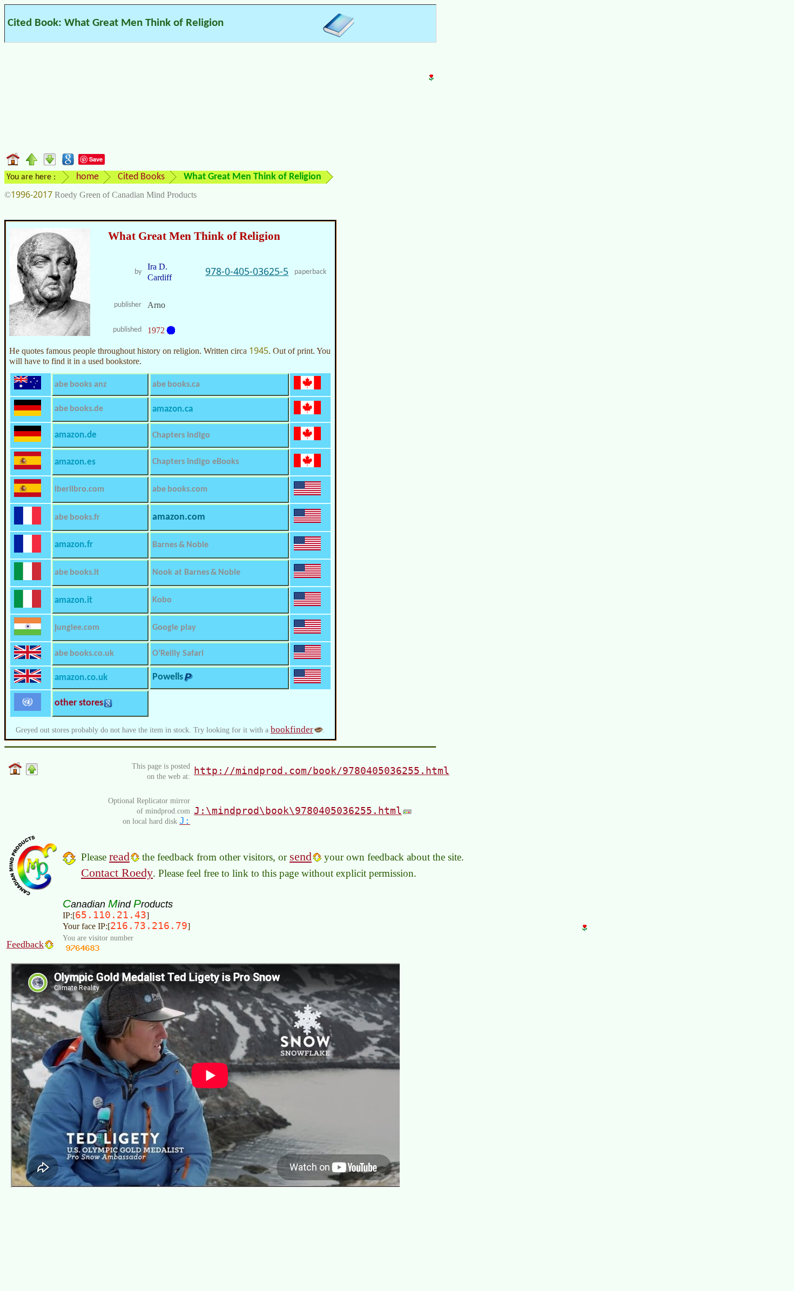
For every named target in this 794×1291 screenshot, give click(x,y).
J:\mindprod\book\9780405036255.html (298, 810)
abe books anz (80, 384)
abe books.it (77, 572)
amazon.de (76, 435)
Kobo (162, 600)
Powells (167, 677)
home (87, 177)
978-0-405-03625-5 (246, 271)
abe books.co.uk (84, 653)
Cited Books (141, 177)
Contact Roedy (117, 872)
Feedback (25, 944)
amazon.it (73, 600)
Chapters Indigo (181, 435)
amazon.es (75, 462)
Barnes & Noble (180, 545)
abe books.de (79, 409)
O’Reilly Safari (178, 653)
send (301, 856)
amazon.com (178, 517)
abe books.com (179, 489)
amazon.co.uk (81, 677)
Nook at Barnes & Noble (196, 572)
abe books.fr (77, 517)
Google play (174, 627)
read (119, 856)
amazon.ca (172, 409)
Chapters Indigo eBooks (195, 462)
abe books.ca (176, 384)
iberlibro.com (79, 489)
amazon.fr (74, 544)
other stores (79, 703)
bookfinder (292, 729)
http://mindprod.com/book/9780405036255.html (321, 770)
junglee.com (77, 627)
